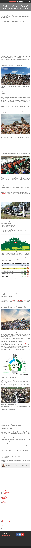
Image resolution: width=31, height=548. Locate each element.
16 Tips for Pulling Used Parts (6, 518)
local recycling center (18, 63)
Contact (3, 528)
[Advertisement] (15, 28)
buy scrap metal (11, 300)
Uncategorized (4, 502)
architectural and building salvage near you (19, 299)
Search (3, 525)
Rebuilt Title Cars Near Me (6, 520)
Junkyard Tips (4, 496)
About (3, 527)
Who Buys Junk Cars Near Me (6, 521)
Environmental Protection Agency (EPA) (21, 343)
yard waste (26, 292)
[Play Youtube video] (15, 242)
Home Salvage (4, 494)
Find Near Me (4, 493)
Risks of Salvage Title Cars (6, 519)
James (7, 464)
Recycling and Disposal (5, 499)
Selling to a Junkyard (5, 500)
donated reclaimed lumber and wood (21, 300)
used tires (4, 193)
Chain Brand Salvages (5, 492)
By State (3, 491)
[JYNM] (6, 535)
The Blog (3, 501)
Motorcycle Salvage (5, 497)
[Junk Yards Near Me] (15, 2)
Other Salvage (4, 498)
